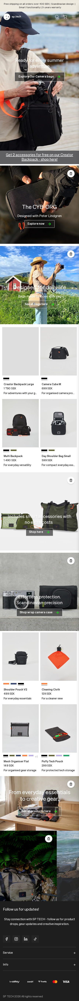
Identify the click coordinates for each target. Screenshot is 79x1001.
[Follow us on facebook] (6, 939)
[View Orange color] (6, 684)
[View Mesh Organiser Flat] (20, 728)
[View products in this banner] (71, 173)
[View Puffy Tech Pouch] (58, 728)
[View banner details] (39, 205)
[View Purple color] (31, 756)
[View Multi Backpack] (20, 423)
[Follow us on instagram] (16, 939)
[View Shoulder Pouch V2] (20, 656)
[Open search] (57, 16)
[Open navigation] (73, 16)
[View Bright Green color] (66, 756)
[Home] (12, 16)
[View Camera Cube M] (58, 351)
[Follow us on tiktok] (35, 939)
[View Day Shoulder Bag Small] (58, 423)
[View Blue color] (14, 684)
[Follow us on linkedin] (25, 939)
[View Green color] (14, 451)
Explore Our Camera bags (36, 76)
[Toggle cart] (65, 16)
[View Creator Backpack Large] (20, 351)
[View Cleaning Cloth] (58, 656)
